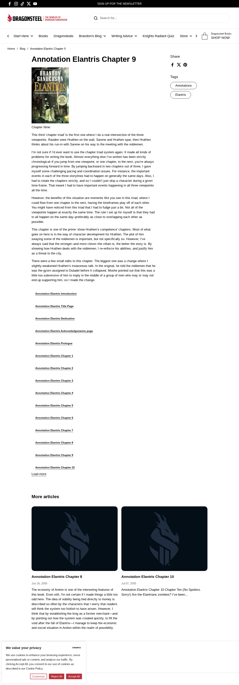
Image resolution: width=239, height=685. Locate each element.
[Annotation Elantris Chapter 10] (164, 538)
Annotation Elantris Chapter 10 (55, 467)
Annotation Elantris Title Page (54, 306)
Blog (22, 48)
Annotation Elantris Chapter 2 (54, 368)
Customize (38, 676)
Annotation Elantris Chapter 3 (54, 380)
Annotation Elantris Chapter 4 (54, 392)
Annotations (183, 85)
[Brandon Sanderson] (37, 18)
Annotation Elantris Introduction (56, 293)
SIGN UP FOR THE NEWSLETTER (119, 3)
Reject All (56, 676)
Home (11, 48)
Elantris (180, 95)
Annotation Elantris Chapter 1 (54, 355)
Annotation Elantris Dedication (55, 318)
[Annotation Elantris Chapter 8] (75, 538)
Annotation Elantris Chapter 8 (54, 442)
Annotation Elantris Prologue (53, 343)
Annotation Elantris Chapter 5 (54, 405)
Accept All (74, 676)
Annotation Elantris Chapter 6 (54, 417)
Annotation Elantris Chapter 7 (54, 430)
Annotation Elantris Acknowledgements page (64, 330)
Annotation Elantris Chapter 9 (54, 455)
